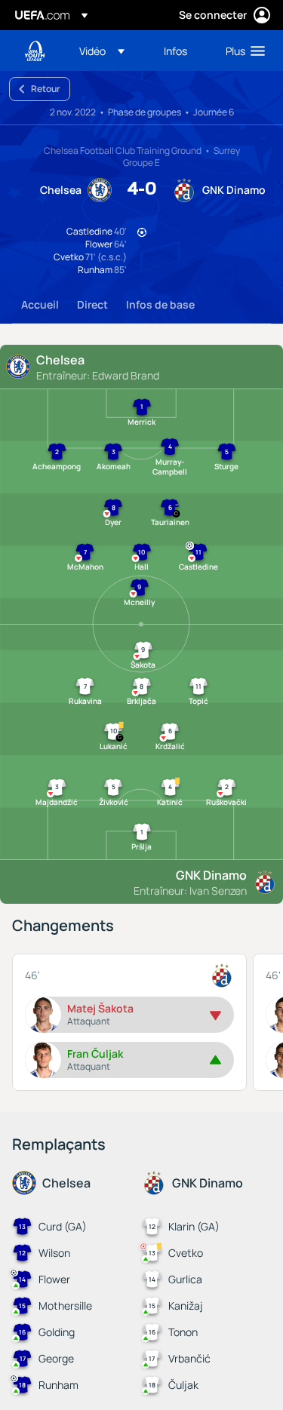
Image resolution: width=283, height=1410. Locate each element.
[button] (101, 50)
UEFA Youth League (34, 51)
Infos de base (160, 304)
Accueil (40, 304)
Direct (92, 304)
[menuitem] (108, 50)
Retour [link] (45, 88)
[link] (175, 50)
